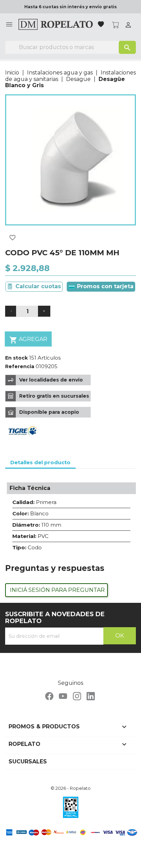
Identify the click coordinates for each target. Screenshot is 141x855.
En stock (16, 358)
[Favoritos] (101, 25)
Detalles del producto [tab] (40, 462)
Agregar (28, 340)
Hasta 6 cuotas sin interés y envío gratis (70, 6)
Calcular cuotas (38, 286)
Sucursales (28, 761)
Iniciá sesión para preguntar (57, 590)
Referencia (19, 366)
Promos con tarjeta (104, 286)
